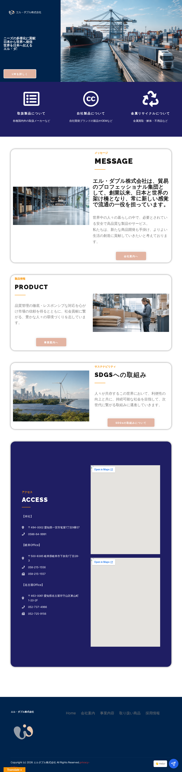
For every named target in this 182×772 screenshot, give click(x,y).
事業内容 (107, 713)
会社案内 (88, 713)
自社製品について (91, 113)
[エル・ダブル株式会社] (25, 12)
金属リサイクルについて (150, 113)
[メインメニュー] (169, 12)
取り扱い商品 (130, 713)
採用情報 (153, 713)
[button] (20, 73)
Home (71, 713)
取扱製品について (31, 113)
